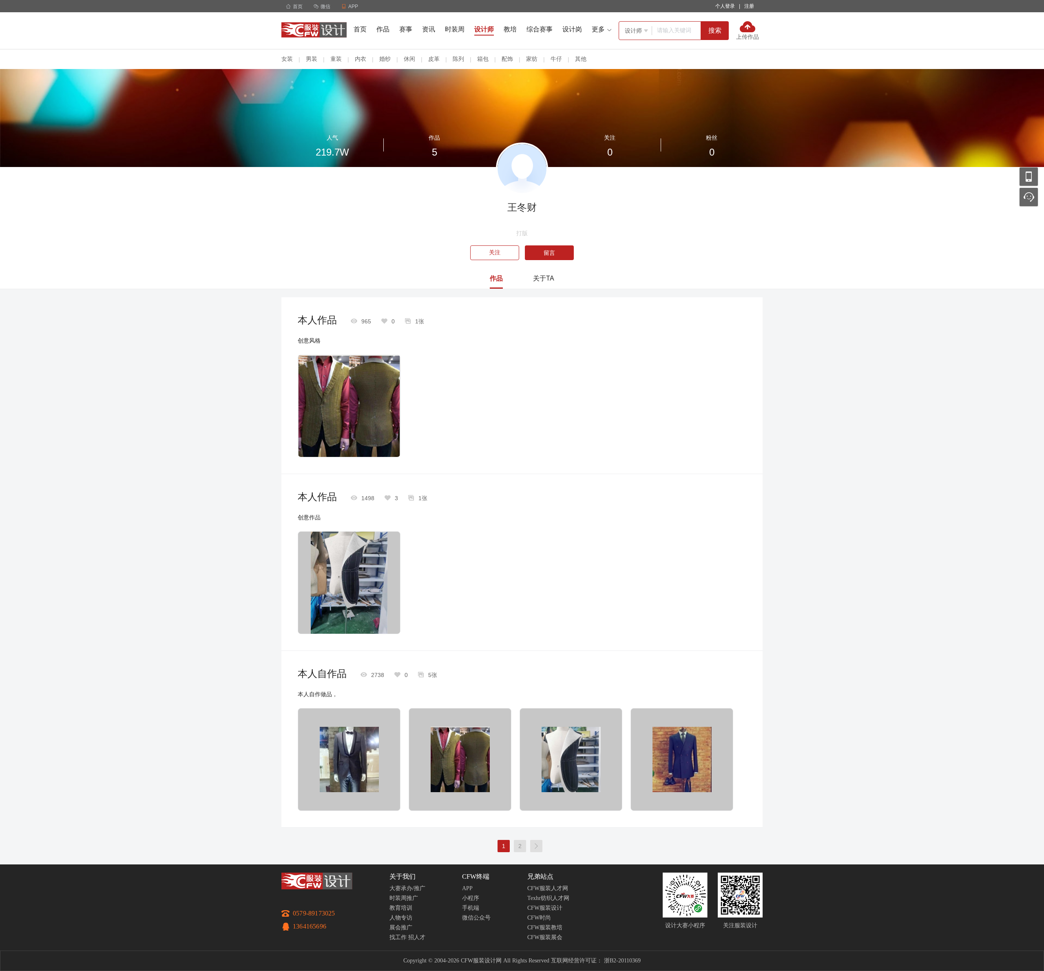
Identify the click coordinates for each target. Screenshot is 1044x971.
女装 (287, 59)
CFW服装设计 (544, 908)
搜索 (714, 30)
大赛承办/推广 (407, 888)
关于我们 (402, 876)
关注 (494, 252)
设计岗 (572, 29)
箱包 (483, 59)
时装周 (454, 29)
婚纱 (385, 59)
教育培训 (400, 908)
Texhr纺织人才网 (548, 898)
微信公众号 (476, 918)
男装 (311, 59)
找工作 (398, 937)
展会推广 (400, 927)
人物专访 (400, 918)
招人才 (416, 937)
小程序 (470, 898)
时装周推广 (403, 898)
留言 (549, 252)
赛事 (405, 29)
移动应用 (1029, 176)
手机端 (470, 908)
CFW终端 (475, 876)
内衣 (360, 59)
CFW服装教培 (544, 927)
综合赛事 (539, 29)
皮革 (434, 59)
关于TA (543, 278)
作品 (382, 29)
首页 (294, 6)
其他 (580, 59)
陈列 (458, 59)
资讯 (428, 29)
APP (467, 888)
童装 (336, 59)
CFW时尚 (539, 918)
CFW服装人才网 (547, 888)
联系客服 (1029, 197)
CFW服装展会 (544, 937)
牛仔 (556, 59)
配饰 (507, 59)
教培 (510, 29)
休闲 (409, 59)
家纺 (531, 59)
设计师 (484, 29)
